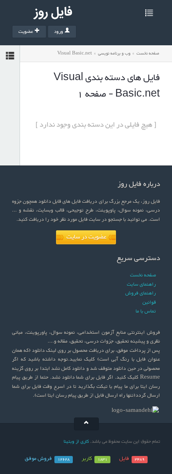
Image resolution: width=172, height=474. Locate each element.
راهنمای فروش (140, 293)
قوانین (149, 302)
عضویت (25, 31)
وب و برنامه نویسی (114, 53)
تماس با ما (146, 311)
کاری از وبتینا (76, 441)
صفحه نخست (147, 53)
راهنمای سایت (141, 284)
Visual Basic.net (74, 53)
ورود (58, 31)
